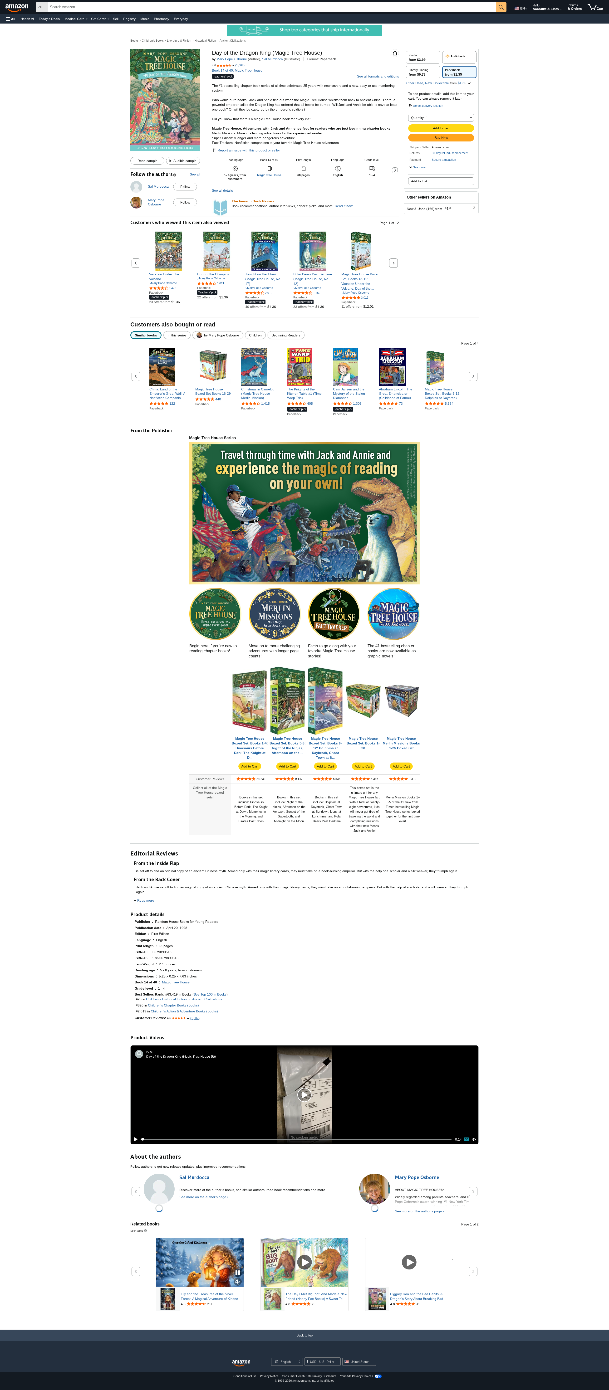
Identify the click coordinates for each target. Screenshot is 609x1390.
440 (218, 399)
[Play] (134, 1139)
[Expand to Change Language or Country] (526, 9)
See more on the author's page (202, 1197)
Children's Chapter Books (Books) (173, 1005)
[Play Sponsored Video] (304, 1263)
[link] (168, 276)
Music (144, 19)
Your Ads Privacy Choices (356, 1376)
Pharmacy (161, 19)
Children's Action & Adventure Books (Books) (184, 1011)
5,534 (449, 404)
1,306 (357, 404)
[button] (10, 19)
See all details (222, 190)
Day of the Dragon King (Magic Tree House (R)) (181, 1056)
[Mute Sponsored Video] (238, 1282)
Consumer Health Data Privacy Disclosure (309, 1376)
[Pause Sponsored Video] (238, 1273)
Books (134, 40)
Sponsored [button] (136, 1230)
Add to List (419, 181)
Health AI (27, 19)
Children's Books (153, 40)
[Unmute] (474, 1139)
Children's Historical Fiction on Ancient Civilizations (184, 999)
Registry (129, 19)
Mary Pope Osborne (231, 59)
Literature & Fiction (179, 40)
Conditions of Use (244, 1376)
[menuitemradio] (466, 1139)
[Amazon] (17, 7)
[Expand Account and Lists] (561, 9)
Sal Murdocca (272, 59)
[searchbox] (272, 7)
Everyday (181, 19)
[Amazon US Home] (241, 1363)
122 (172, 404)
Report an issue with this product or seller (249, 150)
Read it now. (344, 206)
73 (401, 404)
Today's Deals (49, 19)
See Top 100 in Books (210, 994)
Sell (115, 19)
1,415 (265, 404)
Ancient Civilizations (233, 40)
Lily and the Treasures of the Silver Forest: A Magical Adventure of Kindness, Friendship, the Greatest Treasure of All (211, 1296)
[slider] (296, 1139)
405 (310, 404)
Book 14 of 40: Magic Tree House (237, 70)
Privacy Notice (269, 1376)
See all (195, 174)
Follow (185, 187)
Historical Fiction (205, 40)
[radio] (423, 57)
